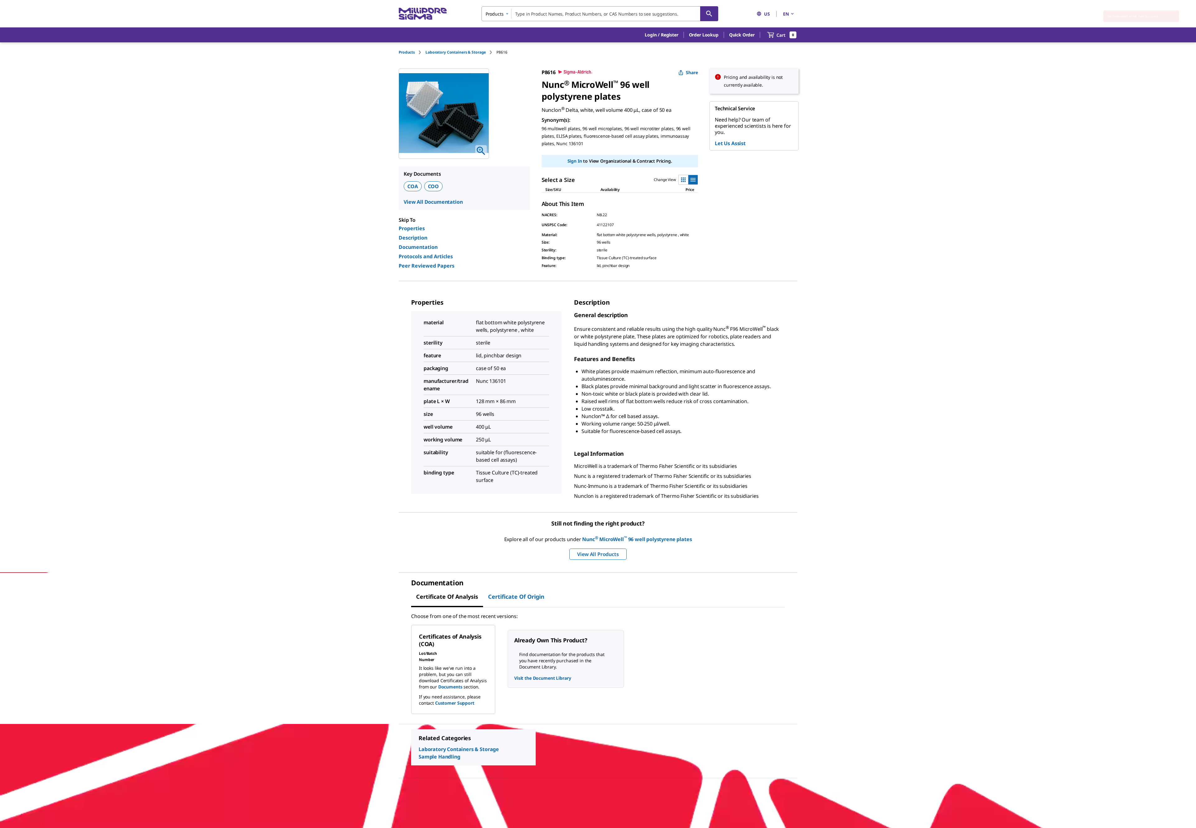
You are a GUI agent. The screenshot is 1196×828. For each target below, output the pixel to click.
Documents (450, 687)
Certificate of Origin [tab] (516, 596)
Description (413, 237)
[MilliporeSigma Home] (423, 14)
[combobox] (600, 13)
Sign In (574, 161)
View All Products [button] (598, 554)
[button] (661, 35)
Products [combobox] (495, 14)
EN (786, 14)
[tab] (412, 52)
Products (407, 52)
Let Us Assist (730, 143)
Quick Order (742, 35)
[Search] (709, 13)
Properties (412, 228)
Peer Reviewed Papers (426, 265)
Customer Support (454, 703)
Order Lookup (704, 35)
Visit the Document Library (542, 678)
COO (433, 186)
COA (412, 186)
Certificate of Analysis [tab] (447, 596)
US (767, 14)
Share (692, 72)
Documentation (418, 247)
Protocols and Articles (426, 256)
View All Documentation (433, 202)
